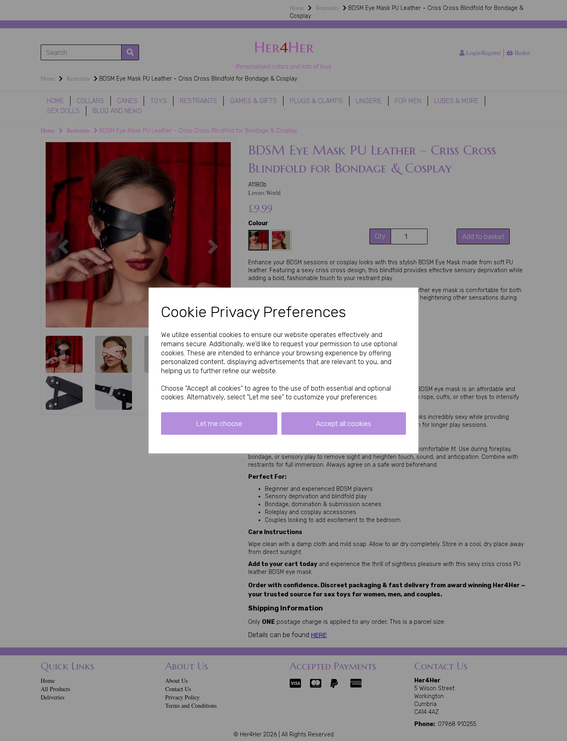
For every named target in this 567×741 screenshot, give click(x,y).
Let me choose (219, 423)
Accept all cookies (343, 423)
